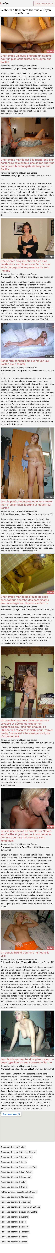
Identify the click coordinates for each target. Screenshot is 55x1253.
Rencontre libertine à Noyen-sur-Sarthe (19, 1212)
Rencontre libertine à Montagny (15, 1232)
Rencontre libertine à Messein (14, 1227)
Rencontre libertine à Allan (13, 1147)
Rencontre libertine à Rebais (14, 1162)
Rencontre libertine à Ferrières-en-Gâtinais (20, 1207)
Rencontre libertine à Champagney (16, 1157)
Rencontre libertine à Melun (13, 1182)
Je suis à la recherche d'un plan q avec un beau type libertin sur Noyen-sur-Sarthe (27, 1061)
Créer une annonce (44, 3)
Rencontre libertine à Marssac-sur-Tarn (19, 1167)
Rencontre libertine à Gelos (13, 1222)
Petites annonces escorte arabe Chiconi (19, 1192)
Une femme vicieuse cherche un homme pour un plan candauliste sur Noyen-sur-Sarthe (26, 59)
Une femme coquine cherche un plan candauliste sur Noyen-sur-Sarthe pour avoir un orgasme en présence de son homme (26, 265)
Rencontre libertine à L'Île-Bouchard (17, 1197)
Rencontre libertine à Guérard (14, 1217)
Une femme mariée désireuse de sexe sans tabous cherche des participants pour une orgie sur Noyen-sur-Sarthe (25, 600)
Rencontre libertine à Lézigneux (15, 1202)
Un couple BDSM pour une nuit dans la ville (25, 954)
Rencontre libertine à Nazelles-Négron (18, 1152)
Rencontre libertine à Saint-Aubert (16, 1172)
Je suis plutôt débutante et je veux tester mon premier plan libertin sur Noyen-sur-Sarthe (27, 504)
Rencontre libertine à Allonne (14, 1237)
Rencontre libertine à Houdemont (16, 1177)
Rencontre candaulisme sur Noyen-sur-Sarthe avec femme (26, 362)
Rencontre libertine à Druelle (14, 1187)
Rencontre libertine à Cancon (14, 1241)
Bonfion (4, 3)
